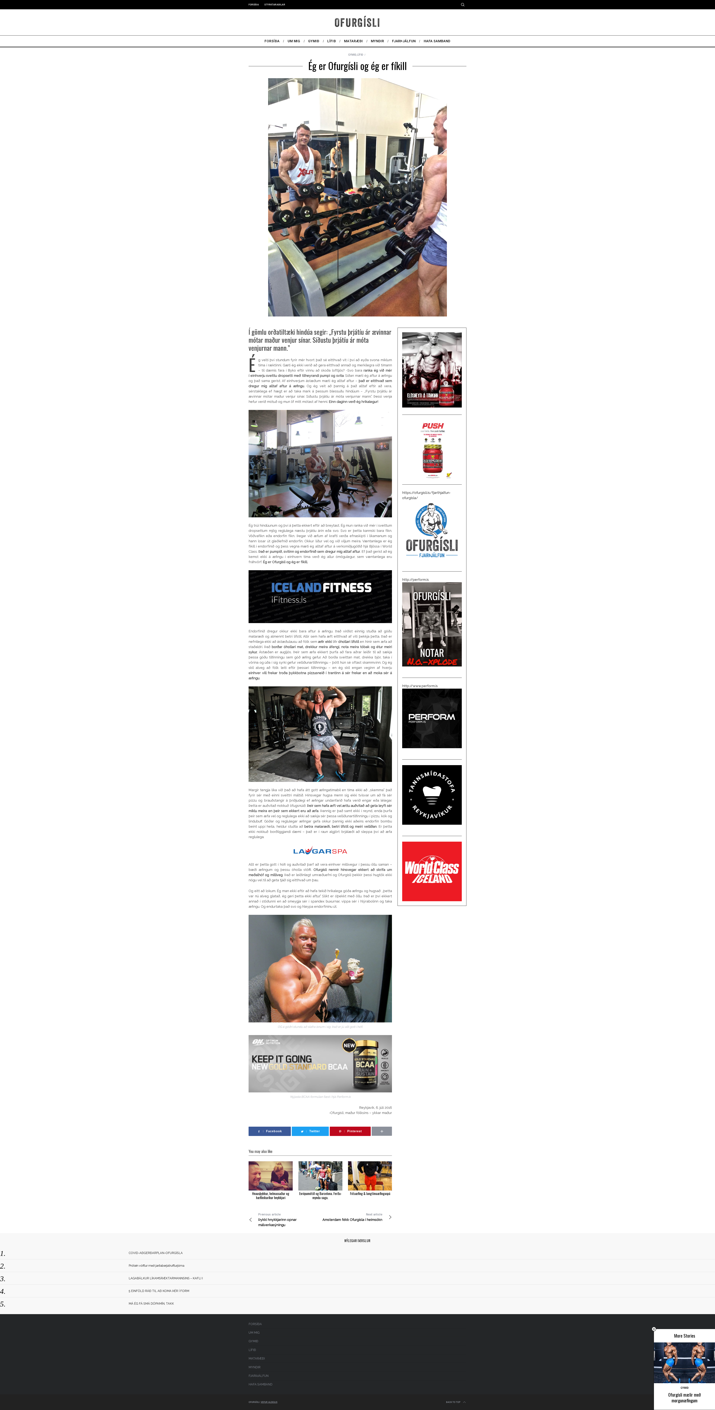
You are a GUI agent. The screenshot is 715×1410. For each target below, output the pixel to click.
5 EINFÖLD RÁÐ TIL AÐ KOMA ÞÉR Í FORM (159, 1291)
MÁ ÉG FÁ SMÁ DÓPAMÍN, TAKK (151, 1303)
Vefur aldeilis (269, 1402)
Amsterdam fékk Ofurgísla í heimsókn (352, 1217)
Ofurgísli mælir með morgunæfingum (684, 1397)
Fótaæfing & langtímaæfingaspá (370, 1193)
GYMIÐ (352, 54)
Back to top (453, 1402)
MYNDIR (254, 1367)
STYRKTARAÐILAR (274, 4)
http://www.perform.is (420, 686)
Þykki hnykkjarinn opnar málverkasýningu (277, 1220)
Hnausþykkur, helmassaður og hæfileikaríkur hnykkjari (270, 1195)
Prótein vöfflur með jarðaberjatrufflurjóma (156, 1265)
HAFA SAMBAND (260, 1384)
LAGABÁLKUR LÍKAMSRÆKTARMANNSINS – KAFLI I (166, 1278)
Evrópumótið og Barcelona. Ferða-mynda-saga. (320, 1195)
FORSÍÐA (254, 4)
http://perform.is (415, 580)
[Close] (654, 1329)
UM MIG (254, 1332)
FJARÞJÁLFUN (258, 1376)
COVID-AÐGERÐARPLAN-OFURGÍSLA (156, 1253)
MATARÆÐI (257, 1358)
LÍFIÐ (360, 54)
